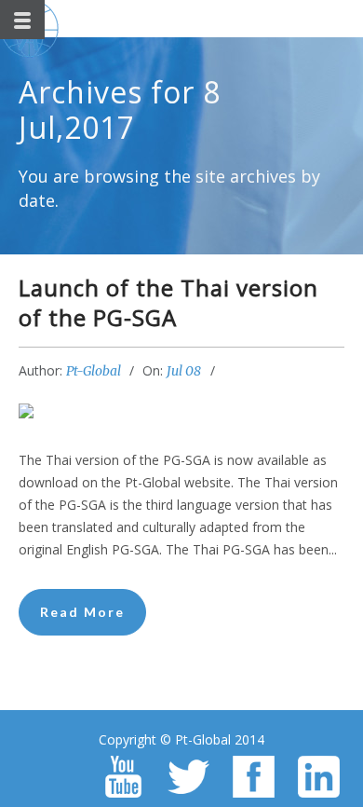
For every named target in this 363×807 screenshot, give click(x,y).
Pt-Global (93, 370)
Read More (82, 612)
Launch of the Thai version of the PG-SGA (168, 302)
